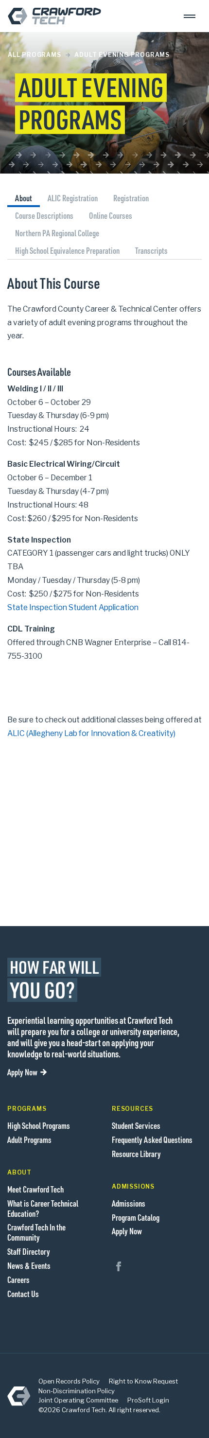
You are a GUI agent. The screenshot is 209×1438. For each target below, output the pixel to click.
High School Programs (38, 1125)
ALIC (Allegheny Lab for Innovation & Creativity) (91, 733)
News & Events (29, 1265)
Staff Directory (28, 1251)
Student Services (136, 1125)
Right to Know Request (143, 1381)
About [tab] (23, 198)
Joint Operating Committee (78, 1400)
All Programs (34, 54)
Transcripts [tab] (151, 250)
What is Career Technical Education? (42, 1208)
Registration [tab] (131, 198)
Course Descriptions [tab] (44, 215)
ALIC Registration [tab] (73, 198)
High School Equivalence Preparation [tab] (67, 250)
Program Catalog (135, 1217)
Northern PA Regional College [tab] (57, 233)
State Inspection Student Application (73, 607)
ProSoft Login (148, 1400)
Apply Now (22, 1072)
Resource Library (136, 1153)
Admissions (128, 1203)
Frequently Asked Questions (152, 1139)
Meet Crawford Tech (35, 1189)
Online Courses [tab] (110, 215)
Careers (18, 1279)
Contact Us (23, 1293)
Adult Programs (29, 1139)
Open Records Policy (69, 1381)
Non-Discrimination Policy (76, 1391)
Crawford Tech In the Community (36, 1232)
